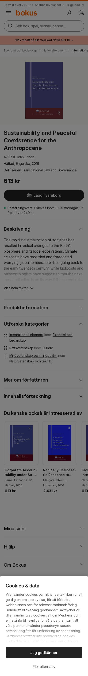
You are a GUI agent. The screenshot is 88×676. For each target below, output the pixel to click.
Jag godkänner (44, 652)
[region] (44, 626)
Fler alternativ (44, 666)
